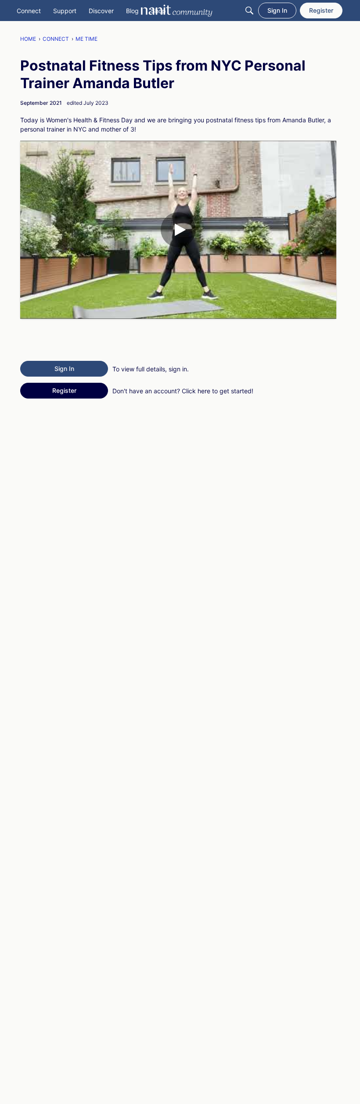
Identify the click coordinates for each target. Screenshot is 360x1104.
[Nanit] (176, 11)
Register (64, 390)
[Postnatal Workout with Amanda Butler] (178, 230)
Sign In (64, 368)
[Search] (249, 10)
